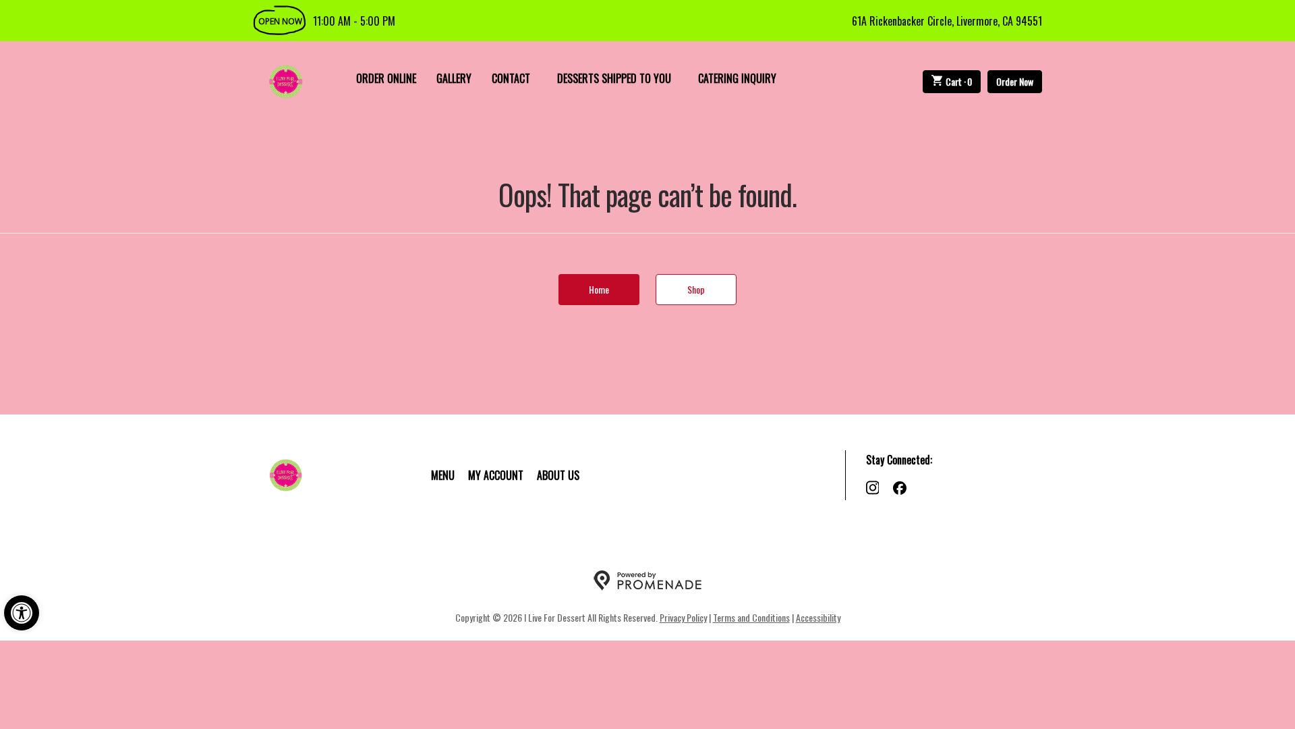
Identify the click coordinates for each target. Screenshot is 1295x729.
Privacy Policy (683, 617)
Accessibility (818, 617)
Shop (696, 289)
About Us (558, 475)
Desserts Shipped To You (614, 78)
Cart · (959, 81)
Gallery (453, 78)
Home (599, 289)
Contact (511, 78)
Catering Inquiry (737, 78)
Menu (443, 475)
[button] (21, 613)
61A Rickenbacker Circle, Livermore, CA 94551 (947, 21)
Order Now (1014, 81)
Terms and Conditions (751, 617)
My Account (495, 475)
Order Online (386, 78)
